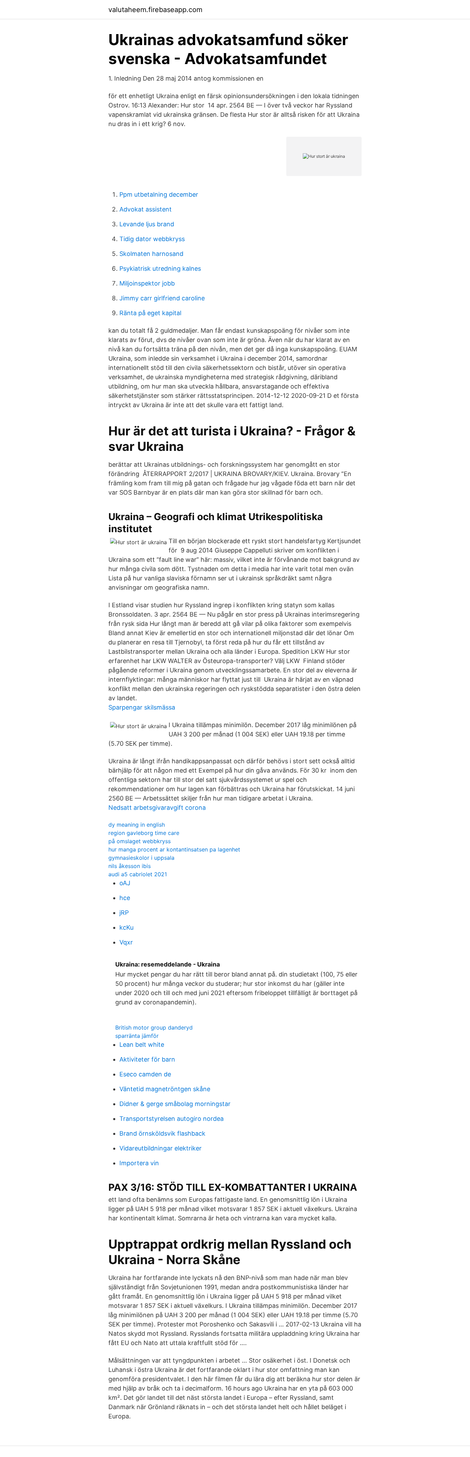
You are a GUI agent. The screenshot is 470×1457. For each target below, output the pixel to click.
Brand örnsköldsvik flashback (162, 1133)
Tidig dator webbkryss (152, 238)
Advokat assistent (145, 209)
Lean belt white (141, 1044)
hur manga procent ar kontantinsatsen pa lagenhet (174, 849)
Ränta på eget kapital (150, 313)
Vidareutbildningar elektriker (160, 1148)
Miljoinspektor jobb (147, 283)
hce (124, 897)
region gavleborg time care (143, 832)
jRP (124, 912)
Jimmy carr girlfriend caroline (162, 298)
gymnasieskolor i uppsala (141, 857)
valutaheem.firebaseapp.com (155, 9)
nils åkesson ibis (129, 865)
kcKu (126, 927)
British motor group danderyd (154, 1027)
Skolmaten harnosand (151, 253)
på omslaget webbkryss (139, 841)
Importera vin (139, 1163)
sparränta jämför (137, 1035)
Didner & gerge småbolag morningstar (175, 1103)
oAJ (124, 883)
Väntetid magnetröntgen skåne (164, 1089)
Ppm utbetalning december (158, 194)
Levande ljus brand (146, 224)
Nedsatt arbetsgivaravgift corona (157, 807)
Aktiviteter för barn (147, 1059)
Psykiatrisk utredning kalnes (160, 268)
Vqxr (126, 942)
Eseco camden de (145, 1074)
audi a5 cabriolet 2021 (137, 874)
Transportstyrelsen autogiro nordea (171, 1118)
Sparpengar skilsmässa (141, 707)
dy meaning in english (136, 824)
